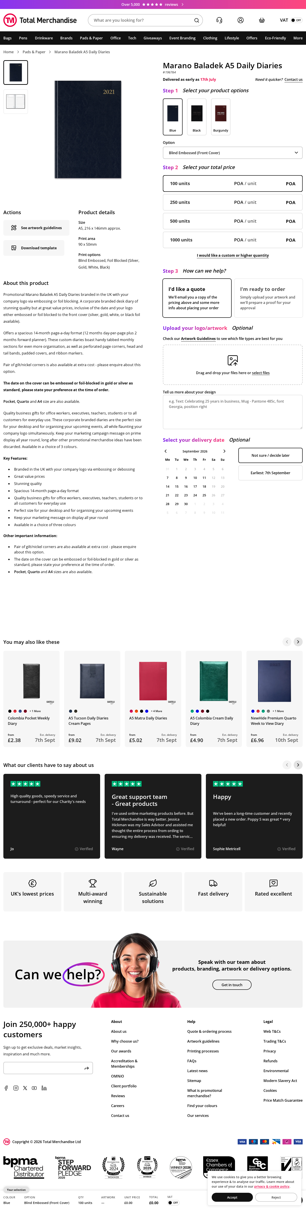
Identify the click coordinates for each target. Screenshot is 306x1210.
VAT (284, 20)
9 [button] (186, 478)
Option (169, 142)
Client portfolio (124, 1086)
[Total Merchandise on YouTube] (34, 1088)
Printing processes (203, 1051)
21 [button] (167, 495)
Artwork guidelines (203, 1041)
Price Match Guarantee (283, 1100)
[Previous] (286, 641)
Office (115, 38)
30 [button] (186, 504)
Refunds (270, 1060)
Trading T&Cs (274, 1041)
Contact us (293, 79)
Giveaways (153, 38)
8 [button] (177, 478)
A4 (39, 401)
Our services (198, 1115)
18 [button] (204, 486)
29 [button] (177, 504)
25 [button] (204, 495)
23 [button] (186, 495)
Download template (39, 247)
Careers (117, 1105)
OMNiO (117, 1076)
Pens (23, 38)
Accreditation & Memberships (124, 1063)
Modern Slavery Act (280, 1080)
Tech (132, 38)
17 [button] (195, 486)
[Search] (196, 20)
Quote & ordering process (209, 1031)
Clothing (210, 38)
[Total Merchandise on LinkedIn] (44, 1088)
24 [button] (195, 495)
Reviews (118, 1095)
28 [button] (167, 504)
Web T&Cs (272, 1031)
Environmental (276, 1070)
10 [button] (195, 478)
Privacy (269, 1051)
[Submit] (86, 1068)
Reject (276, 1197)
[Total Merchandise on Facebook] (6, 1088)
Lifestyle (232, 38)
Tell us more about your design (189, 392)
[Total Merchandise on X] (25, 1088)
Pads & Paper (91, 38)
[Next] (298, 641)
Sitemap (194, 1080)
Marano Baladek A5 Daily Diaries (82, 51)
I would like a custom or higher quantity (233, 255)
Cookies (270, 1090)
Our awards (121, 1051)
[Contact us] (219, 20)
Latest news (197, 1070)
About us (119, 1031)
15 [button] (177, 486)
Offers (251, 38)
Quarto (23, 401)
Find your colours (202, 1105)
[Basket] (262, 20)
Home (8, 51)
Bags (7, 38)
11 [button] (204, 478)
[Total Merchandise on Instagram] (16, 1088)
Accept (232, 1197)
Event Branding (182, 38)
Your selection (16, 1190)
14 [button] (167, 486)
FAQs (191, 1060)
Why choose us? (124, 1041)
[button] (145, 20)
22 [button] (177, 495)
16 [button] (186, 486)
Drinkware (44, 38)
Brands (66, 38)
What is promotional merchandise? (204, 1093)
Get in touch (232, 984)
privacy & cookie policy (271, 1186)
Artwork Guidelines (198, 338)
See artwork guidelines (41, 227)
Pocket (9, 401)
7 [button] (167, 478)
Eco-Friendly (275, 38)
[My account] (240, 20)
